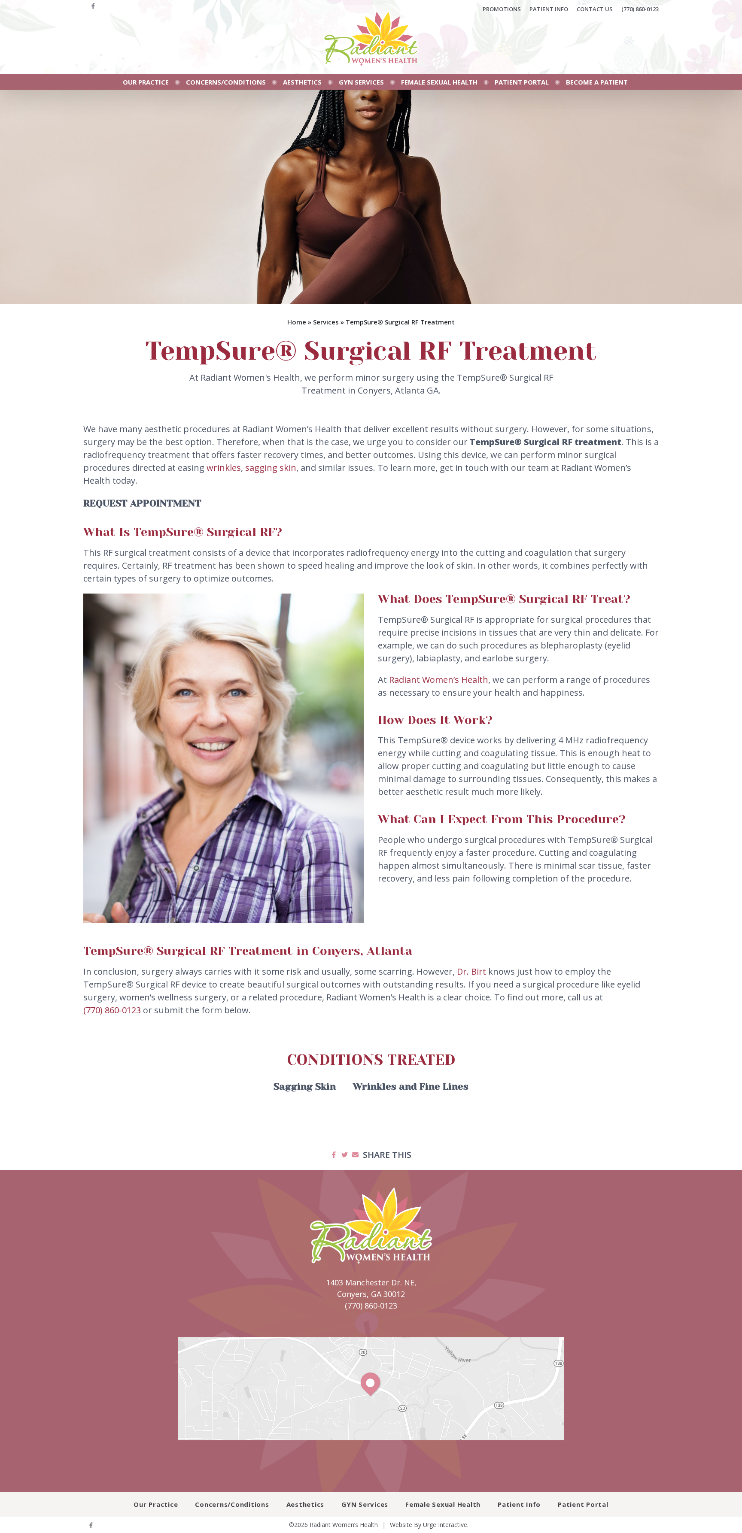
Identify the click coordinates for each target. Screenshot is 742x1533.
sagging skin (270, 467)
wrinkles (224, 467)
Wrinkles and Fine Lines (410, 1086)
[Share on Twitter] (344, 1154)
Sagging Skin (305, 1086)
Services (326, 322)
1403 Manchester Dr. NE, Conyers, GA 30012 (371, 1288)
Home (296, 322)
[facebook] (93, 9)
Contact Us (595, 9)
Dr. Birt (471, 971)
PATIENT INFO (548, 9)
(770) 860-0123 (640, 9)
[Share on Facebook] (334, 1154)
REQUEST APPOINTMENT (142, 503)
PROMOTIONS (502, 9)
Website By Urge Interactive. (429, 1525)
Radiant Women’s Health (438, 679)
